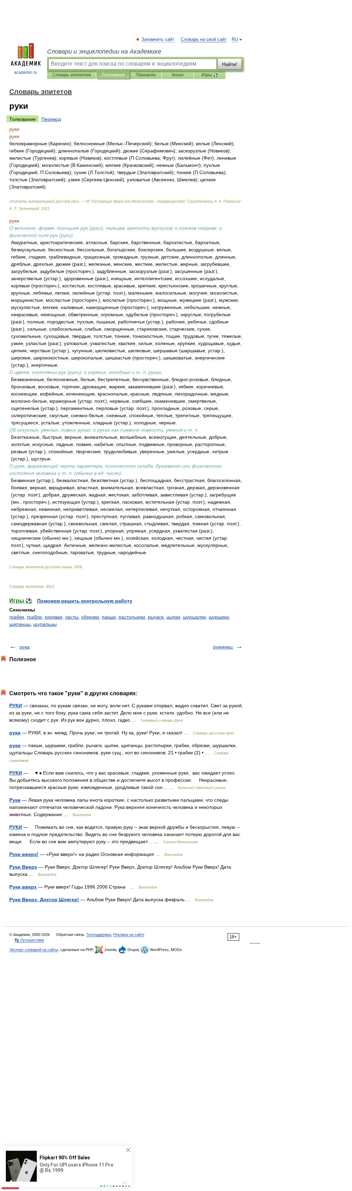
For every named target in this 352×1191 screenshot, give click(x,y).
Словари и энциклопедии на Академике (104, 51)
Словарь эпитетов (71, 74)
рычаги (156, 617)
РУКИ (15, 705)
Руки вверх (23, 887)
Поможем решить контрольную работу (84, 601)
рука (25, 647)
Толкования (112, 74)
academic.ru (25, 72)
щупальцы (45, 624)
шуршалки (194, 617)
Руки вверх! (23, 854)
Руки (15, 800)
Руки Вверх (23, 867)
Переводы (146, 74)
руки (15, 732)
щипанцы (20, 624)
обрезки (90, 617)
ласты (71, 617)
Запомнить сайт (158, 39)
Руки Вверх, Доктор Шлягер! (44, 899)
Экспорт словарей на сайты (33, 950)
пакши (109, 617)
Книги (178, 74)
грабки (16, 617)
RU (235, 39)
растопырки (132, 617)
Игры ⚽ (209, 74)
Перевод (51, 119)
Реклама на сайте (128, 934)
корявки (53, 617)
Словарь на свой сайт (204, 39)
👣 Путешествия (29, 940)
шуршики (219, 617)
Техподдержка (98, 934)
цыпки (173, 617)
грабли (34, 617)
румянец (223, 647)
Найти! (229, 64)
